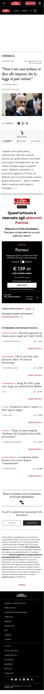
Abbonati (30, 3)
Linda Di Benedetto (11, 341)
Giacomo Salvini (10, 368)
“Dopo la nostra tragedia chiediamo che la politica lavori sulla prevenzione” (21, 433)
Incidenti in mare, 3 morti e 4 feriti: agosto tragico (22, 408)
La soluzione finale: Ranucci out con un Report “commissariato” (20, 460)
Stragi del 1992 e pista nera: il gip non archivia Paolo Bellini (21, 384)
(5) (41, 415)
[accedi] (39, 3)
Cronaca (8, 55)
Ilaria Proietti (9, 469)
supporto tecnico (8, 577)
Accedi (11, 523)
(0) (41, 368)
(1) (41, 341)
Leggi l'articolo (35, 348)
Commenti (9, 123)
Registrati (32, 523)
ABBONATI (22, 285)
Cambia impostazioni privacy (15, 612)
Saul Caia (7, 415)
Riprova (22, 584)
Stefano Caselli (10, 84)
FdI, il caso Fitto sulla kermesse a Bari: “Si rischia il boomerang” (20, 359)
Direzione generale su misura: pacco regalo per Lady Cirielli (22, 334)
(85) (40, 468)
